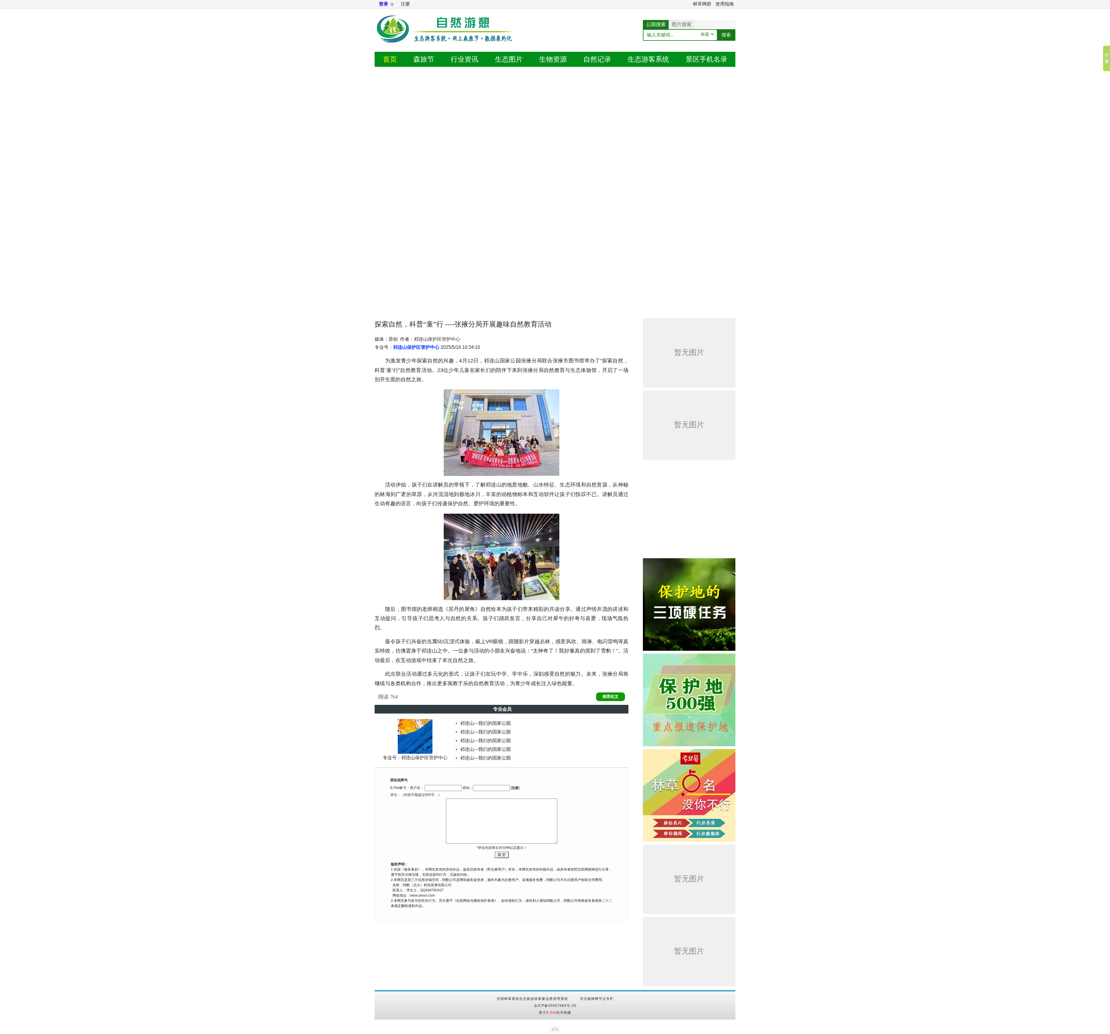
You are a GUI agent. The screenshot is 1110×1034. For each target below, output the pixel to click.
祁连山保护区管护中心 (416, 347)
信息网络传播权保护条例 (475, 901)
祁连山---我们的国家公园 (485, 723)
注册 (405, 3)
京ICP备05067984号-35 (555, 1006)
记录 (597, 59)
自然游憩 (447, 36)
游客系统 (648, 59)
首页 (390, 59)
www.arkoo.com (422, 895)
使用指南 (724, 3)
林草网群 (702, 3)
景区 (706, 59)
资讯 (464, 59)
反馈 (555, 1029)
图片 (509, 59)
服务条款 (411, 869)
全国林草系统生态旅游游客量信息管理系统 (532, 999)
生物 (553, 59)
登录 (383, 3)
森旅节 (423, 59)
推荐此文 (610, 696)
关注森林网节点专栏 (597, 999)
